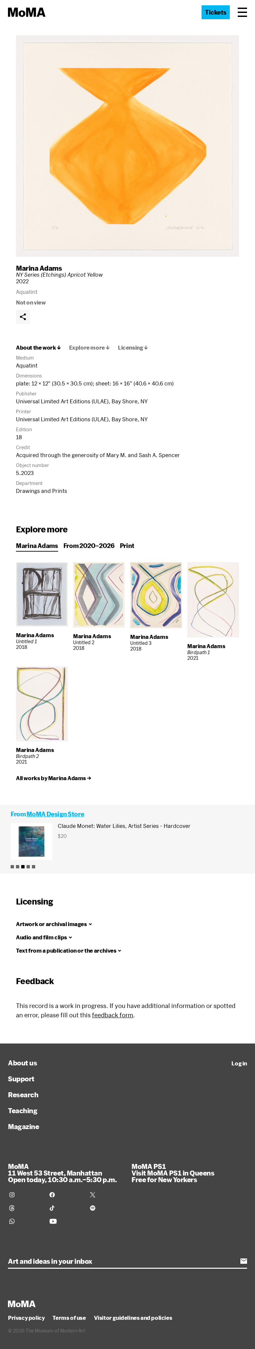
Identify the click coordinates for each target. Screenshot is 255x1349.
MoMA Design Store (55, 814)
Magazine (23, 1126)
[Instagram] (25, 1195)
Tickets (215, 12)
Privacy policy (26, 1317)
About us (22, 1063)
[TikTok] (65, 1208)
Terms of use (69, 1317)
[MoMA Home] (26, 12)
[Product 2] (17, 866)
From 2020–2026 (89, 545)
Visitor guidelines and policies (133, 1317)
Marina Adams (39, 268)
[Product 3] (23, 866)
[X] (106, 1195)
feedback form (112, 1015)
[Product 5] (33, 866)
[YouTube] (65, 1221)
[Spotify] (106, 1208)
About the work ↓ (38, 347)
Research (23, 1095)
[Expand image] (127, 146)
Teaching (22, 1110)
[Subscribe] (243, 1261)
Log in (239, 1063)
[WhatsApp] (25, 1221)
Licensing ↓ (133, 347)
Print (127, 545)
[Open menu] (242, 12)
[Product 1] (12, 866)
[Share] (23, 317)
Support (21, 1079)
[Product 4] (28, 866)
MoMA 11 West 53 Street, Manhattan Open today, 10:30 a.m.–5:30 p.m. (62, 1172)
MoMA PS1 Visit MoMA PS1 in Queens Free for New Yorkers (172, 1172)
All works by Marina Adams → (53, 778)
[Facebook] (65, 1195)
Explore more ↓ (89, 347)
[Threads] (25, 1208)
